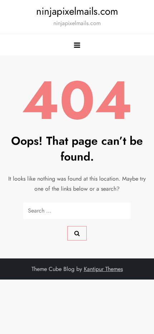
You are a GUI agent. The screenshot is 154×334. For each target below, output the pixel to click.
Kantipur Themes (103, 269)
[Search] (77, 233)
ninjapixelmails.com (77, 11)
